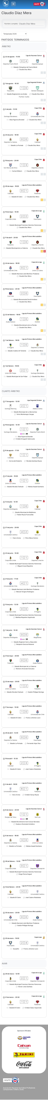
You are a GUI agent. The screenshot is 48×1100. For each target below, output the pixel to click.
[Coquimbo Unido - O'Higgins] (23, 612)
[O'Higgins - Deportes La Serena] (23, 348)
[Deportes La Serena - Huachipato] (23, 740)
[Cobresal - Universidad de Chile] (23, 715)
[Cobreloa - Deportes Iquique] (23, 458)
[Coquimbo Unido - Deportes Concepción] (23, 869)
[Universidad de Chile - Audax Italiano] (23, 920)
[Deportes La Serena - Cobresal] (23, 142)
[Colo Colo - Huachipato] (23, 296)
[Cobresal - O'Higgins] (23, 766)
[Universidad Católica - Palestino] (23, 792)
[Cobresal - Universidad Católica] (23, 894)
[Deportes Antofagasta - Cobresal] (23, 509)
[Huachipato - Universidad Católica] (23, 946)
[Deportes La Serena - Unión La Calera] (23, 843)
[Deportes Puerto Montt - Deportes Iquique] (23, 64)
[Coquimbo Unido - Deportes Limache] (23, 561)
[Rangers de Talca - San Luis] (23, 817)
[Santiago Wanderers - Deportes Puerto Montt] (23, 432)
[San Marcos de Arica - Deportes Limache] (23, 168)
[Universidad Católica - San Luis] (23, 535)
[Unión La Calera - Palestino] (23, 689)
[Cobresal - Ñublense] (23, 194)
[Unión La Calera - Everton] (23, 483)
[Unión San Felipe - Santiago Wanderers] (23, 373)
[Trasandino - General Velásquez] (23, 91)
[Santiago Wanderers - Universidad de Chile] (23, 117)
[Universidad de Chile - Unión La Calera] (23, 271)
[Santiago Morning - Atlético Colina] (23, 407)
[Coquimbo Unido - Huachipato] (23, 219)
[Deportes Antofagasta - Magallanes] (23, 638)
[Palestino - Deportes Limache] (23, 245)
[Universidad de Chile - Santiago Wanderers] (23, 586)
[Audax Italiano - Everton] (23, 322)
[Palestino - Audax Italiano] (23, 663)
